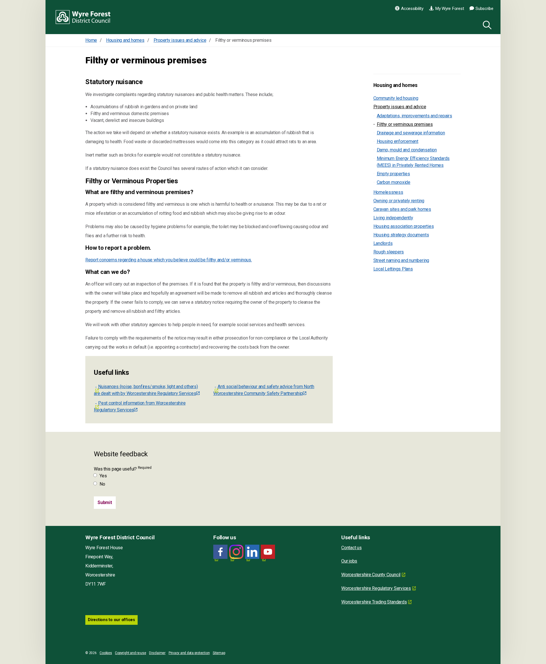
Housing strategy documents (401, 235)
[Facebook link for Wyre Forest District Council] (220, 552)
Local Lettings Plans (393, 269)
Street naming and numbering (401, 260)
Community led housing (395, 98)
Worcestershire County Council (370, 574)
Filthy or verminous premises (405, 124)
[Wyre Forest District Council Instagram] (236, 552)
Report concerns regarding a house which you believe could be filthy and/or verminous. (168, 260)
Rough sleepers (388, 252)
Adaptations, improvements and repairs (414, 115)
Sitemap (219, 653)
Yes (103, 475)
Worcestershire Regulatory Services (376, 588)
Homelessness (388, 192)
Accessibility (412, 8)
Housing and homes (395, 85)
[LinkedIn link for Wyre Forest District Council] (252, 552)
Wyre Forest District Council (83, 17)
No (102, 484)
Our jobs (349, 561)
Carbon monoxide (393, 182)
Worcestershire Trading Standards (374, 602)
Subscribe (484, 8)
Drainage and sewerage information (411, 133)
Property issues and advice (399, 106)
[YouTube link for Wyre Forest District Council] (268, 552)
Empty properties (393, 173)
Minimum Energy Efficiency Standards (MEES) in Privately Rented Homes (413, 162)
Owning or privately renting (399, 200)
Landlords (383, 243)
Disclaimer (157, 653)
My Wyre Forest (449, 8)
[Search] (486, 24)
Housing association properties (403, 226)
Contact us (351, 547)
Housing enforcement (397, 141)
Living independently (393, 217)
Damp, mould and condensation (407, 150)
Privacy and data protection (189, 653)
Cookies (106, 653)
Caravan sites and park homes (402, 209)
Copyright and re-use (130, 653)
